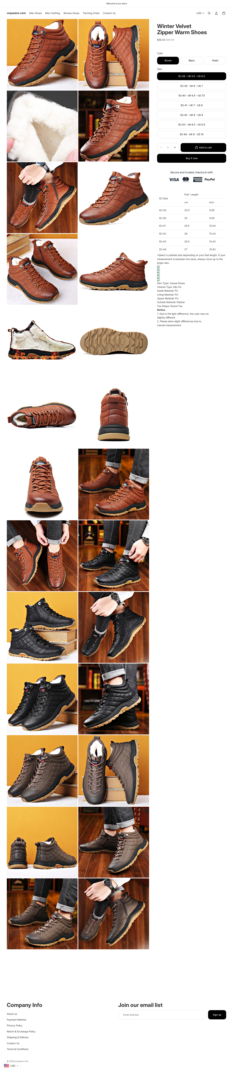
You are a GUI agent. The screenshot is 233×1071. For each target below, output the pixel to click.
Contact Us (13, 1043)
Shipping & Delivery (18, 1037)
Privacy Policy (15, 1025)
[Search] (209, 13)
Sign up (217, 1014)
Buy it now (192, 158)
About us (12, 1013)
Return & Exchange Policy (21, 1031)
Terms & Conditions (17, 1048)
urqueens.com (21, 1061)
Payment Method (16, 1019)
